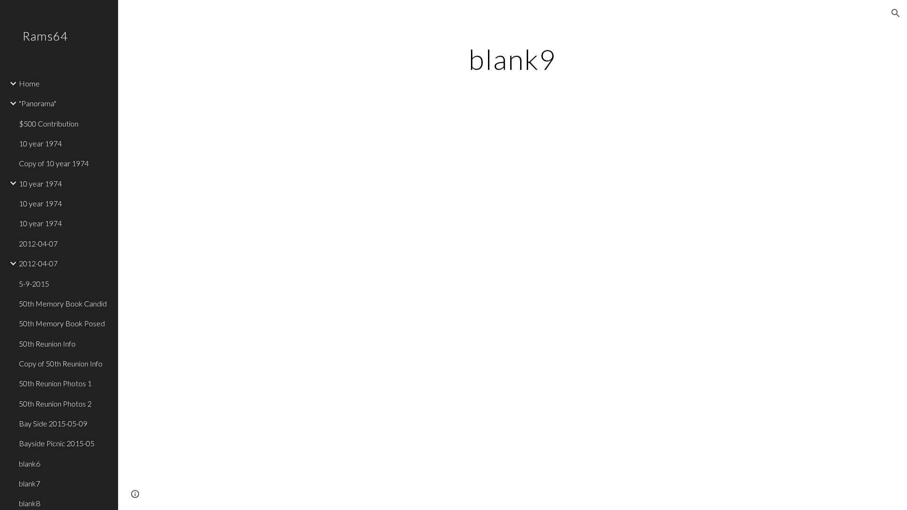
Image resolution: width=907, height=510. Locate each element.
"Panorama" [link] (37, 103)
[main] (512, 59)
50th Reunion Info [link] (47, 343)
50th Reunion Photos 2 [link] (55, 403)
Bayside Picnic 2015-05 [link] (56, 443)
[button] (895, 13)
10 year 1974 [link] (40, 143)
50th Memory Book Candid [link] (63, 303)
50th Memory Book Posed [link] (62, 323)
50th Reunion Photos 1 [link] (55, 383)
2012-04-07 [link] (38, 243)
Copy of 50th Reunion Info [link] (61, 363)
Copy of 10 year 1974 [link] (54, 163)
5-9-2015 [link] (34, 283)
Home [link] (29, 83)
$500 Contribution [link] (48, 123)
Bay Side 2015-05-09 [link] (53, 423)
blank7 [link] (29, 483)
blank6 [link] (29, 463)
